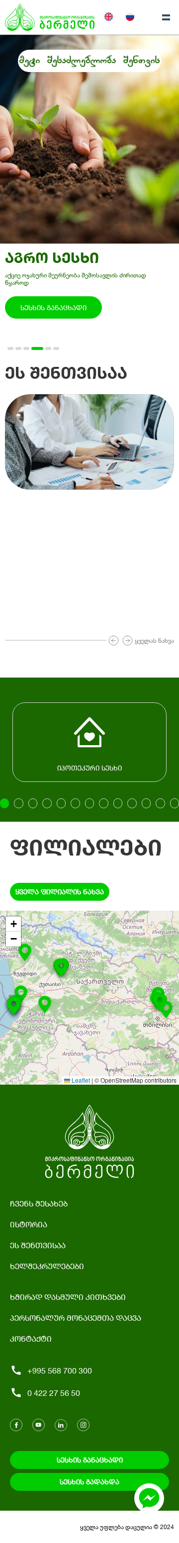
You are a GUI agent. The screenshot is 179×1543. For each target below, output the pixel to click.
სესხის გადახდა (89, 1481)
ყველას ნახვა (154, 640)
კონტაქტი (31, 1338)
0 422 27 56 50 (53, 1392)
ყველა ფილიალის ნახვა (59, 891)
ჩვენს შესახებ (39, 1203)
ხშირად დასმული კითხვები (68, 1296)
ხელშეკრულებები (47, 1266)
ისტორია (28, 1224)
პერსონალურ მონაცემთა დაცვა (75, 1317)
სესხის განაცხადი (53, 307)
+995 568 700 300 (59, 1370)
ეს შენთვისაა (38, 1245)
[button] (61, 970)
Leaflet (80, 1080)
